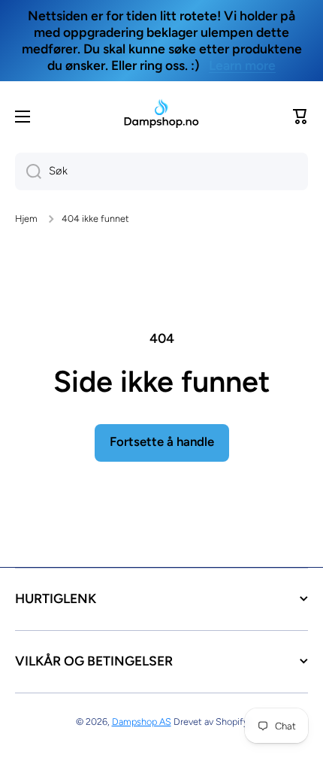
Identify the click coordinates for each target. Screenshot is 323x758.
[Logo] (161, 116)
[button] (300, 116)
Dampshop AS (141, 721)
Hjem (26, 218)
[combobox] (161, 171)
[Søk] (28, 171)
